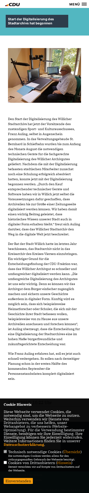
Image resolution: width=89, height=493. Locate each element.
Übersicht (72, 451)
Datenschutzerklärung (24, 444)
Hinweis (64, 462)
